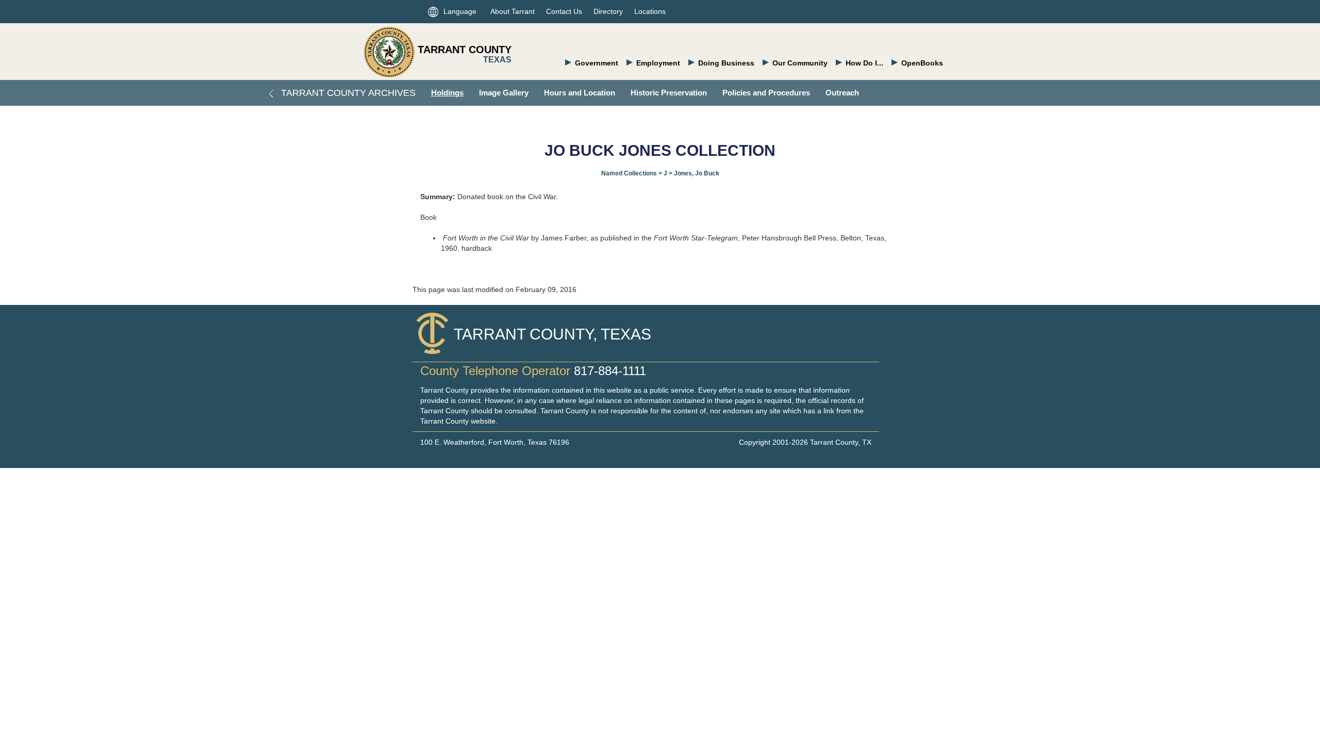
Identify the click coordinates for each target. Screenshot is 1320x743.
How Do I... (864, 63)
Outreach (842, 92)
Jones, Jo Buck (696, 173)
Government (596, 63)
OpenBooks (922, 63)
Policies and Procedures (766, 92)
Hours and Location (579, 92)
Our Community (800, 63)
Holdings (447, 92)
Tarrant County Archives (347, 93)
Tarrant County (465, 49)
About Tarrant (512, 11)
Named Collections (629, 173)
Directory (608, 11)
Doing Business (726, 63)
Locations (650, 11)
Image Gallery (504, 92)
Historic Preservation (669, 92)
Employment (658, 63)
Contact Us (564, 11)
